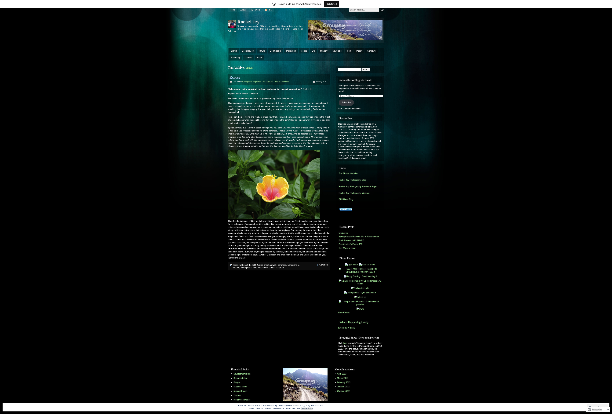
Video (259, 57)
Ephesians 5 (293, 265)
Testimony (235, 57)
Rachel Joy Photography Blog (352, 180)
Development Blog (241, 374)
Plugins (236, 382)
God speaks (246, 267)
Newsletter (337, 51)
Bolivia (234, 51)
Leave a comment (282, 82)
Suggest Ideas (240, 387)
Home (232, 10)
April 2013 (341, 374)
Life (313, 51)
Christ (260, 265)
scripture (280, 267)
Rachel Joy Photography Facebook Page (357, 186)
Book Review (248, 51)
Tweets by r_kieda (346, 328)
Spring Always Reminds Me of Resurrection (359, 236)
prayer (271, 267)
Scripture (371, 51)
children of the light (247, 265)
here (345, 343)
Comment (323, 265)
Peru (349, 51)
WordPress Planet (241, 400)
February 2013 (343, 382)
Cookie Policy (307, 408)
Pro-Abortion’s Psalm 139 (350, 244)
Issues (304, 51)
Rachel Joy (248, 21)
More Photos (344, 312)
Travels (248, 57)
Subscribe (346, 102)
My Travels (255, 10)
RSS (270, 10)
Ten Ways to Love (347, 248)
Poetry (359, 51)
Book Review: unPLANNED (351, 240)
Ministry (324, 51)
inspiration (263, 267)
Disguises (343, 233)
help (255, 267)
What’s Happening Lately (354, 322)
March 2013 (342, 378)
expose (236, 267)
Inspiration (291, 51)
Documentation (240, 378)
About (242, 10)
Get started (332, 4)
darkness (282, 265)
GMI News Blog (346, 199)
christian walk (270, 265)
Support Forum (240, 391)
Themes (237, 395)
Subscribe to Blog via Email (355, 80)
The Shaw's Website (348, 173)
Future (262, 51)
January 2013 (343, 387)
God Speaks (275, 51)
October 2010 (343, 391)
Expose (234, 77)
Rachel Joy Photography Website (354, 193)
